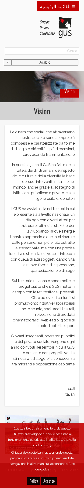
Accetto (49, 481)
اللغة (71, 388)
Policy (33, 481)
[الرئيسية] (67, 27)
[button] (58, 6)
